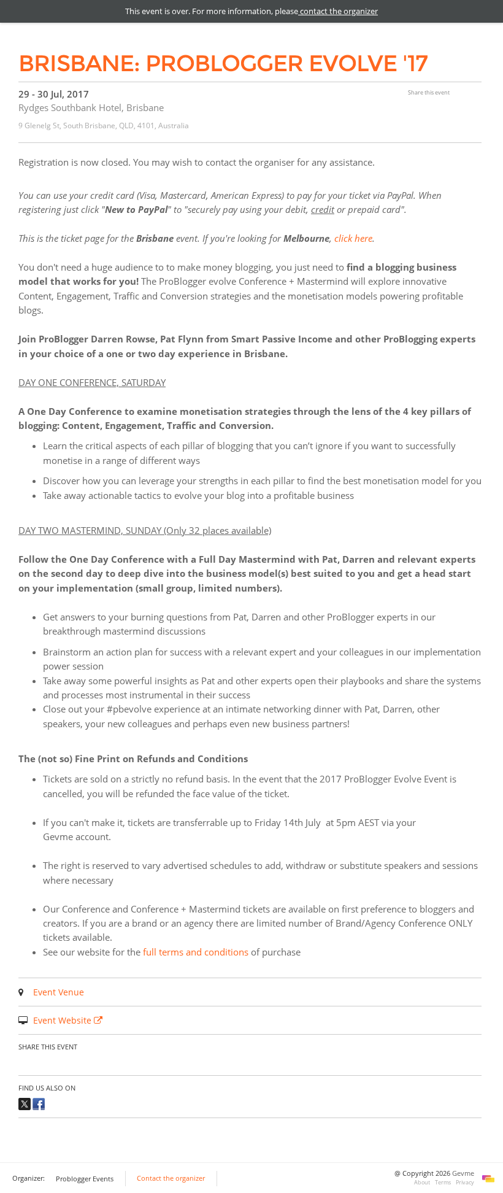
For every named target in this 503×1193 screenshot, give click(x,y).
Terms (443, 1182)
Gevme (463, 1173)
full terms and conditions (195, 952)
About (422, 1182)
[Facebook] (39, 1102)
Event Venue (58, 992)
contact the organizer (338, 11)
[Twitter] (24, 1102)
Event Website (63, 1020)
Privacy (465, 1182)
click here (353, 238)
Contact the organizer (171, 1178)
